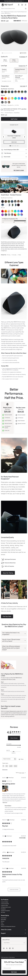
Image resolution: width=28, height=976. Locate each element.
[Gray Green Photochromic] (12, 205)
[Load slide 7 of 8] (9, 53)
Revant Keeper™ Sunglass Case (14, 135)
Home (2, 11)
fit (3, 766)
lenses (15, 766)
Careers (2, 924)
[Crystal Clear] (5, 205)
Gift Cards (3, 912)
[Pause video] (3, 470)
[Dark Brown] (5, 92)
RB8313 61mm (7, 13)
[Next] (24, 136)
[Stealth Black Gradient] (15, 92)
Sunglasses (3, 908)
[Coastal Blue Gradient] (25, 92)
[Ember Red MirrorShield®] (15, 214)
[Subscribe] (24, 942)
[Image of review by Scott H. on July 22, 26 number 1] (5, 789)
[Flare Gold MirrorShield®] (12, 98)
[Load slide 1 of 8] (2, 53)
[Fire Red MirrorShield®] (5, 98)
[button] (22, 5)
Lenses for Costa (4, 905)
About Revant (3, 917)
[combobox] (14, 8)
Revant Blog (3, 919)
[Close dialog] (25, 960)
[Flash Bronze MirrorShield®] (9, 102)
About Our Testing (8, 573)
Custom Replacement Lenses (13, 711)
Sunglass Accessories (5, 910)
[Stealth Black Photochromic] (9, 205)
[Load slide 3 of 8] (4, 53)
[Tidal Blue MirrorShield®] (22, 98)
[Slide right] (11, 53)
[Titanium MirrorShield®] (5, 102)
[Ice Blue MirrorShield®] (19, 98)
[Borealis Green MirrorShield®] (18, 214)
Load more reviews (14, 889)
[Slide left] (1, 53)
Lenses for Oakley (4, 902)
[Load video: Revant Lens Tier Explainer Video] (14, 276)
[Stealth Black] (2, 92)
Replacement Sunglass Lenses (10, 11)
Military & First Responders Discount (8, 926)
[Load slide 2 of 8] (3, 53)
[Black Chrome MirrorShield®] (2, 102)
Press (2, 923)
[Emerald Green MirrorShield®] (15, 98)
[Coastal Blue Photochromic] (15, 205)
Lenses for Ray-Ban (5, 903)
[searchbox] (8, 759)
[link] (20, 21)
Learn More (23, 109)
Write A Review (14, 738)
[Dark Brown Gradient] (19, 92)
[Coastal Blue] (12, 92)
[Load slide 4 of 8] (5, 53)
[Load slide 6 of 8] (8, 53)
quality (10, 766)
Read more (5, 802)
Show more (4, 769)
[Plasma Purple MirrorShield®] (25, 98)
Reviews (2, 921)
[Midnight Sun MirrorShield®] (2, 98)
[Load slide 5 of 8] (7, 53)
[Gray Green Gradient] (22, 92)
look (6, 766)
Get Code (14, 972)
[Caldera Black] (18, 205)
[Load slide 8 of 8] (10, 53)
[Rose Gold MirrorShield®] (9, 98)
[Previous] (3, 136)
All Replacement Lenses (6, 907)
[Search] (25, 8)
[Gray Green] (9, 92)
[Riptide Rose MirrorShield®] (21, 214)
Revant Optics (6, 957)
